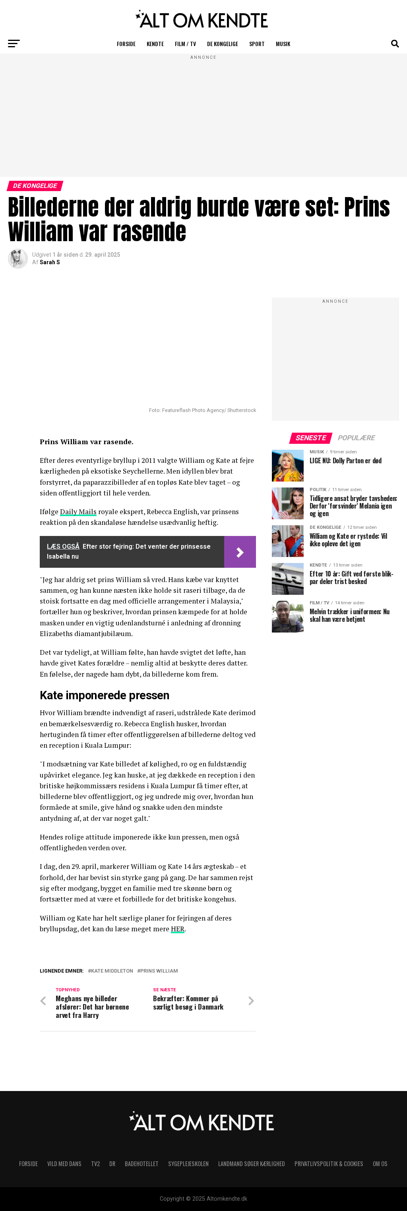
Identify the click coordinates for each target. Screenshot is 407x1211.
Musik (283, 43)
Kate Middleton (112, 971)
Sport (257, 43)
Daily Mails (78, 511)
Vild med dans (64, 1163)
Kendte (155, 43)
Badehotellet (142, 1163)
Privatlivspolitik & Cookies (329, 1163)
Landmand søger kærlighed (251, 1163)
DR (112, 1163)
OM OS (380, 1163)
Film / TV (185, 43)
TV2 (95, 1163)
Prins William (159, 971)
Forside (126, 43)
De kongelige (222, 43)
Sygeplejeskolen (188, 1163)
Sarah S (50, 262)
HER (177, 928)
